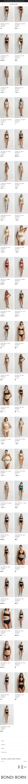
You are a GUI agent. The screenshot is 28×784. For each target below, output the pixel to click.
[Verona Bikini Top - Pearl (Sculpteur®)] (7, 235)
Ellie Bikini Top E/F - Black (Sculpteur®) (20, 663)
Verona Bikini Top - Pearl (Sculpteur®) (5, 248)
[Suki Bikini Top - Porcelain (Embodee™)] (21, 427)
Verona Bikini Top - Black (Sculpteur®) (5, 663)
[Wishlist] (23, 4)
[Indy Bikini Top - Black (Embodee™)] (7, 11)
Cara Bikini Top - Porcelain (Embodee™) (6, 440)
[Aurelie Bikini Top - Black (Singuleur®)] (7, 714)
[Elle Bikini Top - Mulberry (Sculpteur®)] (7, 267)
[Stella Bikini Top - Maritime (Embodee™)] (21, 11)
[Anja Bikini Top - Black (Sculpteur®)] (21, 586)
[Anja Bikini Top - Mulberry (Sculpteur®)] (21, 267)
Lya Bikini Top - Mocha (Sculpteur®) (19, 152)
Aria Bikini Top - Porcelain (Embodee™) (20, 471)
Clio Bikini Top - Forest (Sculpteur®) (19, 56)
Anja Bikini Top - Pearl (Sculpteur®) (19, 216)
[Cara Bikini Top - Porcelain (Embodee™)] (7, 427)
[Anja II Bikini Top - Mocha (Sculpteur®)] (7, 139)
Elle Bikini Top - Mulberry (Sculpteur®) (5, 280)
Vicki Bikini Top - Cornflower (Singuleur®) (6, 120)
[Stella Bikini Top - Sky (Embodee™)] (21, 75)
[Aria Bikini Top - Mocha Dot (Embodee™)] (7, 171)
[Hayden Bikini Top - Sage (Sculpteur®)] (7, 203)
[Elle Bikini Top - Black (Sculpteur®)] (21, 618)
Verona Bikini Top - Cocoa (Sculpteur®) (20, 312)
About (3, 748)
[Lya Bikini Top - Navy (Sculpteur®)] (7, 43)
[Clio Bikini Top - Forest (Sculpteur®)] (21, 43)
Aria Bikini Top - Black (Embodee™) (5, 408)
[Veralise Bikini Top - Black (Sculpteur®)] (21, 523)
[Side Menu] (2, 4)
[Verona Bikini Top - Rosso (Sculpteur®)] (7, 299)
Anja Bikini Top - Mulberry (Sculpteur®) (20, 280)
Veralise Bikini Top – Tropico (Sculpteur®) (20, 503)
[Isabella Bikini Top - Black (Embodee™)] (7, 331)
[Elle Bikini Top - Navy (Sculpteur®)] (7, 523)
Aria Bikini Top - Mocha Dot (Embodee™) (6, 184)
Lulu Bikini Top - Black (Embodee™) (5, 376)
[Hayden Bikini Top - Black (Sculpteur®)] (7, 618)
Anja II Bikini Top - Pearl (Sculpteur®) (19, 248)
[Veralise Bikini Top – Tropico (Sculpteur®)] (21, 491)
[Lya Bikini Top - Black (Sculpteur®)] (7, 586)
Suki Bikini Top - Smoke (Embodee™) (19, 184)
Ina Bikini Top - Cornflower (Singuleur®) (20, 120)
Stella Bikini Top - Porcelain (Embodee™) (6, 471)
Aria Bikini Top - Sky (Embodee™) (4, 88)
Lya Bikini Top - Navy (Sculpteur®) (5, 56)
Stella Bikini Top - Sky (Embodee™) (19, 88)
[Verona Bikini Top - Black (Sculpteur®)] (7, 650)
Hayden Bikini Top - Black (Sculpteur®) (5, 631)
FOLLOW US (4, 752)
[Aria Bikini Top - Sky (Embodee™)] (7, 75)
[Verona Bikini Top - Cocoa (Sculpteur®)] (21, 299)
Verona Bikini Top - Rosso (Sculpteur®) (6, 312)
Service (3, 744)
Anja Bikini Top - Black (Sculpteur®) (19, 599)
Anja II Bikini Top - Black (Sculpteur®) (5, 567)
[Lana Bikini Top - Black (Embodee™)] (21, 363)
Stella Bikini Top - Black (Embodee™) (19, 408)
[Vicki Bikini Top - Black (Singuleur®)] (21, 682)
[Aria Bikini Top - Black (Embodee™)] (7, 395)
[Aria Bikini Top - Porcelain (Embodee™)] (21, 459)
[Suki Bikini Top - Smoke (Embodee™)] (21, 171)
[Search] (5, 4)
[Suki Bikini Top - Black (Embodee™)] (21, 331)
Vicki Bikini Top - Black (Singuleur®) (19, 695)
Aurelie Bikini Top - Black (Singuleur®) (5, 727)
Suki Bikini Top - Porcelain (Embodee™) (20, 440)
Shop (2, 741)
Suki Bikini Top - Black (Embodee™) (19, 344)
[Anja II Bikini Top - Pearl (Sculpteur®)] (21, 235)
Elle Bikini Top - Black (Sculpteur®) (19, 631)
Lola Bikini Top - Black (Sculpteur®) (5, 695)
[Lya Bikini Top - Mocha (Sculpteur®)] (21, 139)
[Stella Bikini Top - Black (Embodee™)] (21, 395)
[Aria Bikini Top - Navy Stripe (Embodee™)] (7, 491)
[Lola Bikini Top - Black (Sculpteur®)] (7, 682)
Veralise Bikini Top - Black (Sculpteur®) (20, 535)
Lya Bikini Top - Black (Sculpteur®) (5, 599)
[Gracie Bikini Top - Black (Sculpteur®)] (21, 554)
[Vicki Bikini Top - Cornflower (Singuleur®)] (7, 107)
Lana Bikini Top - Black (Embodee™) (19, 376)
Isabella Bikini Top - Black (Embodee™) (5, 344)
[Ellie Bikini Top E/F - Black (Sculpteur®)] (21, 650)
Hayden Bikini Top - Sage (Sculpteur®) (5, 216)
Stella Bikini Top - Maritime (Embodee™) (20, 24)
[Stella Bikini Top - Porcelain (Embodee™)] (7, 459)
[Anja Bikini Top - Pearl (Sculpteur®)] (21, 203)
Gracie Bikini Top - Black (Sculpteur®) (19, 567)
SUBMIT (25, 761)
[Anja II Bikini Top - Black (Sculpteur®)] (7, 554)
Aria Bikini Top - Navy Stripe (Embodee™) (6, 503)
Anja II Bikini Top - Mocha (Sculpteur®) (5, 152)
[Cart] (25, 4)
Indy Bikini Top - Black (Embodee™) (5, 24)
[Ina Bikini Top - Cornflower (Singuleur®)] (21, 107)
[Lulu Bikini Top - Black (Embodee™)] (7, 363)
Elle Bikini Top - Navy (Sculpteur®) (5, 535)
